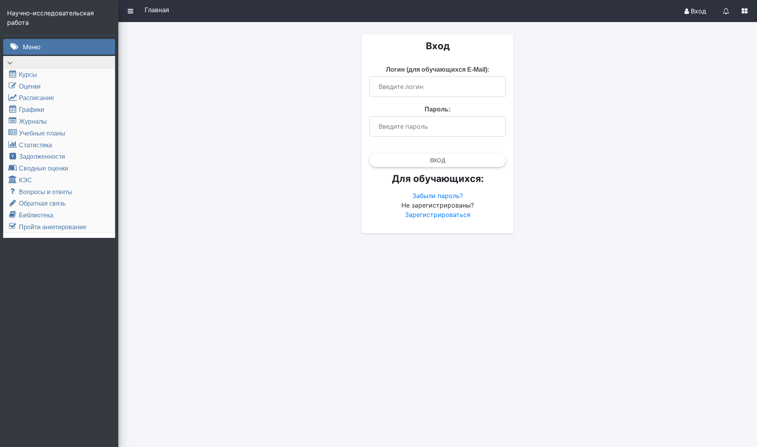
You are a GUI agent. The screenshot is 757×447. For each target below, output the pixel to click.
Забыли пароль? (437, 196)
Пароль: (438, 109)
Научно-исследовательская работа (51, 17)
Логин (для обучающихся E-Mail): (437, 69)
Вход (697, 11)
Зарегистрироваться (437, 215)
